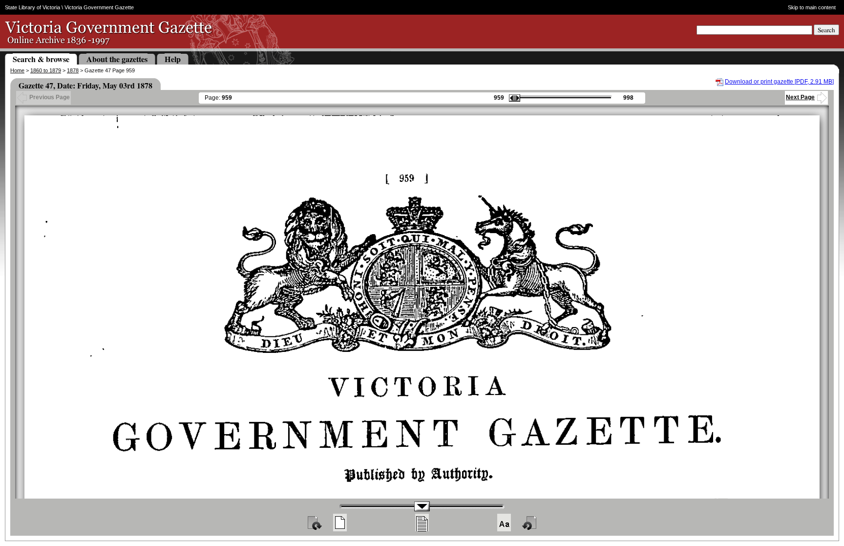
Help (173, 59)
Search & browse (41, 59)
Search (826, 29)
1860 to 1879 (45, 70)
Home (17, 70)
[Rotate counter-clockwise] (530, 522)
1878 (73, 70)
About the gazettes (117, 59)
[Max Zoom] (504, 522)
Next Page (800, 97)
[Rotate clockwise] (314, 522)
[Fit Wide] (422, 522)
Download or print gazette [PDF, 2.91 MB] (779, 81)
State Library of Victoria (32, 7)
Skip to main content (812, 7)
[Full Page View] (340, 522)
